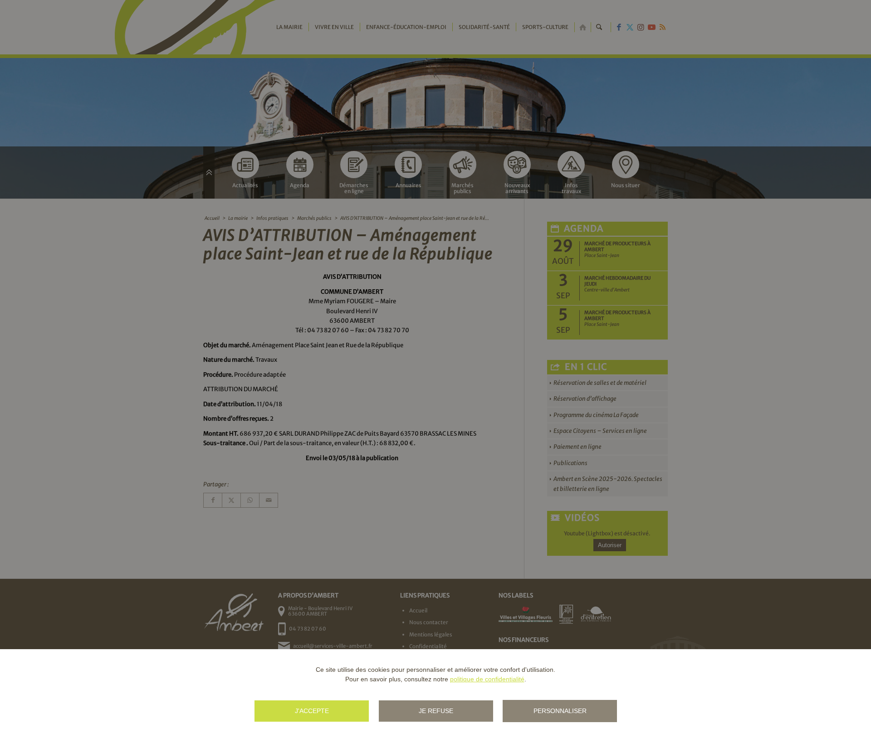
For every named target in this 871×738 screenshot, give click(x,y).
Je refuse (436, 710)
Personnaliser (560, 710)
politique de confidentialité (487, 679)
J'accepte (312, 710)
